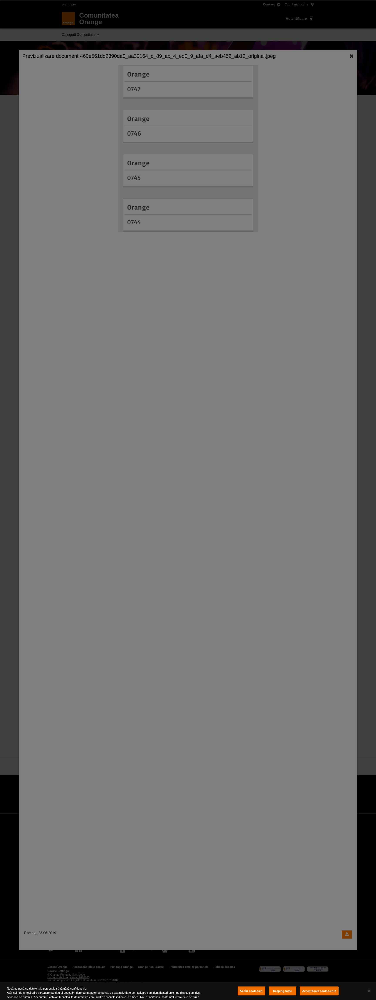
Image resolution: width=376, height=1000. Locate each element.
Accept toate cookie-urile (319, 991)
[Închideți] (369, 990)
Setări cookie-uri (251, 991)
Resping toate (282, 991)
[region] (188, 991)
